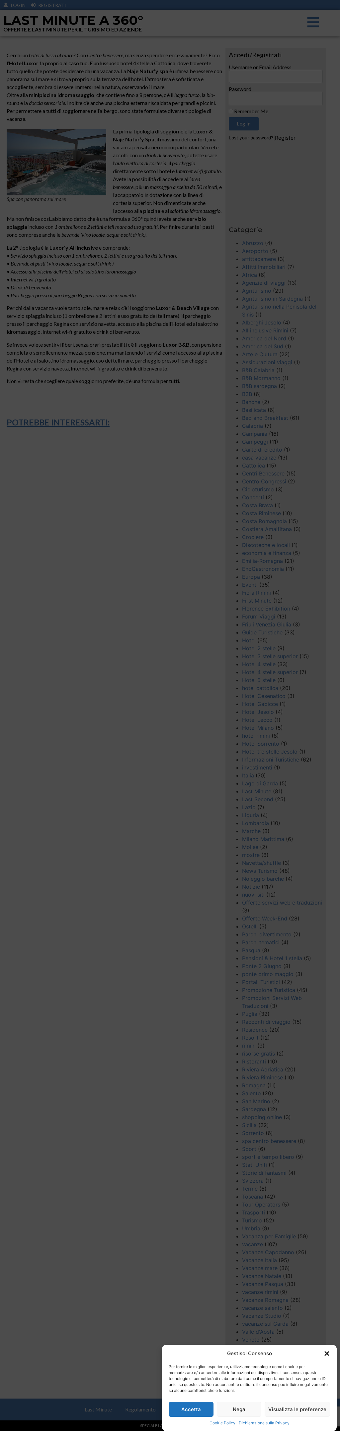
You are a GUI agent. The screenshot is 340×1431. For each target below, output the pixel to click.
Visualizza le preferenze (297, 1409)
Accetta (191, 1409)
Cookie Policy (222, 1422)
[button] (326, 1353)
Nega (239, 1409)
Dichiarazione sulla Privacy (264, 1422)
